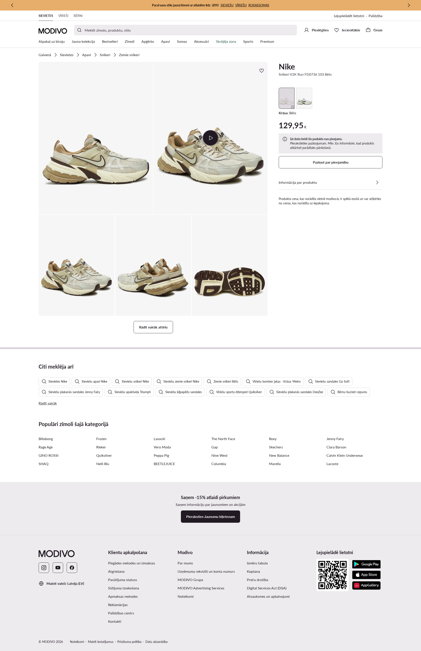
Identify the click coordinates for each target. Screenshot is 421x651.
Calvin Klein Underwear (344, 455)
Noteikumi (186, 596)
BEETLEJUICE (164, 464)
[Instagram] (44, 567)
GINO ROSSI (48, 455)
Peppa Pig (161, 455)
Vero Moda (162, 447)
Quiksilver (104, 455)
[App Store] (366, 575)
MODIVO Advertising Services (201, 588)
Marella (275, 464)
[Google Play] (366, 564)
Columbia (218, 464)
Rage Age (46, 447)
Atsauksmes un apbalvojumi (268, 596)
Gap (214, 447)
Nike (287, 66)
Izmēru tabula (257, 563)
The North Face (223, 439)
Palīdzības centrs (121, 613)
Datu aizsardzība (156, 642)
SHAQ (43, 464)
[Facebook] (72, 567)
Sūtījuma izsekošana (123, 588)
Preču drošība (257, 580)
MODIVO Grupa (190, 580)
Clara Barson (336, 447)
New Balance (279, 455)
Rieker (101, 447)
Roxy (273, 439)
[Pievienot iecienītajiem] (262, 70)
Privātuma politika (129, 642)
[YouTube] (58, 567)
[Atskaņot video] (210, 138)
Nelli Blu (102, 464)
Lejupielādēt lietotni (349, 16)
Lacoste (332, 464)
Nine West (219, 455)
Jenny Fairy (335, 439)
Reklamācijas (118, 605)
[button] (96, 138)
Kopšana (253, 571)
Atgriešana (116, 571)
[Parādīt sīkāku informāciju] (377, 182)
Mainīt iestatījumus (100, 642)
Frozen (101, 439)
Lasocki (159, 439)
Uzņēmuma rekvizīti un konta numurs (206, 571)
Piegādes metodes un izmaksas (131, 563)
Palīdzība (375, 16)
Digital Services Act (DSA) (266, 588)
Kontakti (114, 621)
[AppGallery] (366, 585)
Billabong (46, 439)
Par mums (185, 563)
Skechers (276, 447)
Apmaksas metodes (123, 596)
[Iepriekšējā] (12, 5)
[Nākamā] (408, 5)
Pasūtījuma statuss (122, 580)
